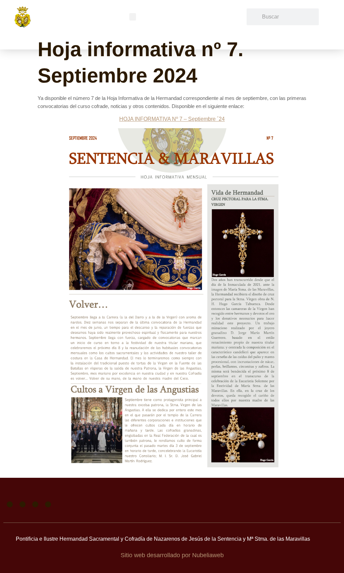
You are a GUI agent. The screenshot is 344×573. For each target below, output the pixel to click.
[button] (132, 17)
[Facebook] (10, 504)
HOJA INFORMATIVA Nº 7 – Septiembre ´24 (172, 119)
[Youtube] (48, 504)
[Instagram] (35, 504)
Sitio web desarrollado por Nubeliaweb (172, 555)
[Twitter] (22, 504)
